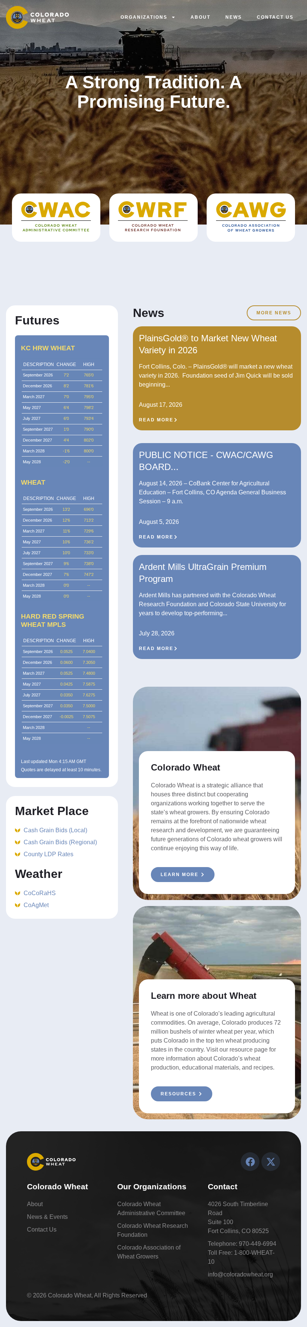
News (233, 17)
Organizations (144, 17)
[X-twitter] (270, 1161)
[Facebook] (250, 1161)
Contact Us (275, 17)
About (200, 17)
